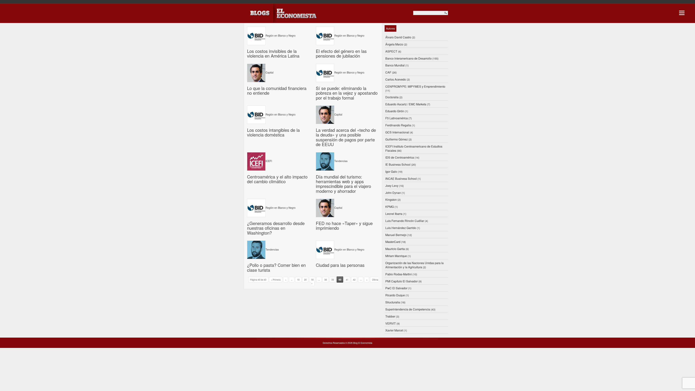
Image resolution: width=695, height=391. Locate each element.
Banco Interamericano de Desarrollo (408, 58)
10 (298, 279)
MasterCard (392, 242)
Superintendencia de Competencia (407, 309)
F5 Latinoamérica (396, 118)
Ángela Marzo (394, 44)
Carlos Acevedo (395, 79)
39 (332, 279)
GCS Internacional (397, 132)
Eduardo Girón (394, 111)
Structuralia (392, 302)
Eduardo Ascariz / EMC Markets (405, 104)
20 (305, 279)
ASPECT (391, 51)
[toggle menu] (682, 12)
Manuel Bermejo (396, 235)
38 (325, 279)
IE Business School (397, 164)
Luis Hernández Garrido (400, 228)
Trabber (390, 316)
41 (347, 279)
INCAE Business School (401, 178)
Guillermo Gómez (396, 139)
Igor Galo (391, 171)
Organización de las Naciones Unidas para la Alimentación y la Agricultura (414, 265)
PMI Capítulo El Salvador (401, 281)
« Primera (276, 279)
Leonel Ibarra (393, 214)
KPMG (389, 207)
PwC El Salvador (396, 288)
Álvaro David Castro (398, 37)
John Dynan (393, 193)
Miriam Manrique (396, 256)
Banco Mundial (395, 65)
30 (312, 279)
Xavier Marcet (394, 330)
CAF (388, 72)
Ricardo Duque (395, 295)
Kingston (391, 199)
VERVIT (390, 323)
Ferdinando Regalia (398, 125)
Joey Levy (391, 186)
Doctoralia (392, 97)
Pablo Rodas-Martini (398, 274)
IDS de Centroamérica (399, 157)
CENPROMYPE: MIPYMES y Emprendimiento (415, 86)
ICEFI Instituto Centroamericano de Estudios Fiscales (413, 148)
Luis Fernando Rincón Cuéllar (404, 221)
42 (354, 279)
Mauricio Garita (395, 249)
